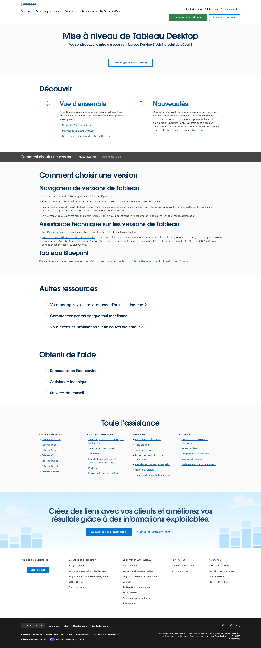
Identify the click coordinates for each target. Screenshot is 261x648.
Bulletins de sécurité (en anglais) (153, 475)
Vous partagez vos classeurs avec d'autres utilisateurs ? (98, 305)
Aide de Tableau (217, 576)
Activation (94, 453)
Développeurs (80, 626)
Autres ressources (88, 156)
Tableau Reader (50, 471)
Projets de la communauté (136, 587)
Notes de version (144, 469)
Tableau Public (99, 215)
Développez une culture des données (87, 571)
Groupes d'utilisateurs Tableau (138, 571)
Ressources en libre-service (74, 370)
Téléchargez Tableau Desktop (130, 62)
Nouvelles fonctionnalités (76, 125)
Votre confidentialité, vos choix (70, 639)
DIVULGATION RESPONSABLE (106, 634)
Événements (129, 603)
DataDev (127, 581)
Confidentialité (82, 634)
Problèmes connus (52, 232)
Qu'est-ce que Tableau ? (82, 559)
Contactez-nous (194, 9)
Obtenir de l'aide (111, 156)
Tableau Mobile (50, 466)
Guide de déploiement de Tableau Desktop (86, 136)
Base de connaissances (148, 439)
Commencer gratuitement (188, 17)
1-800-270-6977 (213, 9)
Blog (66, 626)
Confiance (54, 626)
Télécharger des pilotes (101, 448)
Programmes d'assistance (196, 453)
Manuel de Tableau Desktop (78, 130)
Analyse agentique (78, 565)
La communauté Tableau (137, 559)
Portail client (95, 468)
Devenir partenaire (181, 571)
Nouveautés (170, 104)
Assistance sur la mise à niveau (199, 464)
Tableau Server (50, 450)
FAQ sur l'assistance (146, 450)
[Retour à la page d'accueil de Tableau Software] (33, 3)
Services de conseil (67, 393)
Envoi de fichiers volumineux (104, 473)
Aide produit (142, 444)
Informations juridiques (31, 634)
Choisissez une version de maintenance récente (68, 237)
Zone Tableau (130, 592)
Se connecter (232, 9)
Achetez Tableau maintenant (153, 531)
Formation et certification (222, 571)
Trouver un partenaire (183, 565)
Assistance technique (68, 381)
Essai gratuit (38, 569)
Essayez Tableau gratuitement (108, 531)
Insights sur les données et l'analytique (88, 576)
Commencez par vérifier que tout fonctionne (88, 316)
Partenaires (178, 559)
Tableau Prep (49, 444)
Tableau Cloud (50, 455)
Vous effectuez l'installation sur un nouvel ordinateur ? (96, 327)
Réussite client (190, 448)
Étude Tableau (76, 581)
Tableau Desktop (51, 439)
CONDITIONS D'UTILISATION (59, 634)
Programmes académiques (136, 598)
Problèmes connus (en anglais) (152, 464)
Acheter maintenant (225, 17)
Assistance (215, 559)
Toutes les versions (218, 581)
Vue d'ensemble (83, 104)
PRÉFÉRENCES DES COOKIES (33, 639)
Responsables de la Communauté (140, 576)
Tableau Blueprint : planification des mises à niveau (160, 261)
